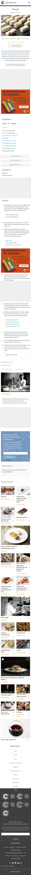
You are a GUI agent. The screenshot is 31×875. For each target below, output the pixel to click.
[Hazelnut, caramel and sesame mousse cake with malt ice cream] (8, 580)
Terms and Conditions (15, 858)
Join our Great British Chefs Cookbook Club (14, 852)
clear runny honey (12, 135)
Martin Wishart (16, 12)
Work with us (12, 847)
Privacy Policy (23, 855)
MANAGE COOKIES (15, 871)
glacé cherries (11, 148)
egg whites (6, 138)
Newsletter (15, 786)
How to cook (15, 778)
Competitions (15, 782)
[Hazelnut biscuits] (8, 557)
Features (15, 774)
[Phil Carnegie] (15, 606)
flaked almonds (12, 140)
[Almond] (23, 644)
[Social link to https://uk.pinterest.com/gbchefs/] (13, 863)
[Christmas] (23, 706)
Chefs (15, 759)
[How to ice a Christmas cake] (8, 706)
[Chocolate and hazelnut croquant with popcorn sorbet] (23, 490)
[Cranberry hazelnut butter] (8, 626)
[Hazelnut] (8, 490)
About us (7, 855)
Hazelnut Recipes (7, 369)
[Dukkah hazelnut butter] (8, 644)
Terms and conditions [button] (15, 843)
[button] (29, 3)
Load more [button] (15, 746)
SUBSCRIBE (9, 457)
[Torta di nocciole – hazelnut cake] (8, 511)
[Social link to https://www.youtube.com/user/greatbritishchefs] (18, 863)
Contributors (16, 855)
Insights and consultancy (21, 847)
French (9, 51)
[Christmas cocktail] (8, 688)
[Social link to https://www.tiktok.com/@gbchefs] (21, 863)
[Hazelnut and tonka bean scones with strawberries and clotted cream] (23, 580)
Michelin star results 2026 (15, 763)
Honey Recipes (19, 369)
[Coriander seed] (23, 626)
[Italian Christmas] (23, 688)
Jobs (11, 855)
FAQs (25, 852)
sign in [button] (8, 470)
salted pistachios (12, 145)
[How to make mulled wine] (15, 728)
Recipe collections (15, 770)
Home (15, 751)
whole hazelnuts (12, 143)
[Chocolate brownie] (23, 511)
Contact (6, 847)
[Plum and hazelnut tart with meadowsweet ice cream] (15, 535)
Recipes (15, 755)
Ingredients (15, 767)
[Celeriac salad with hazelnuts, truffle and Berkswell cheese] (15, 666)
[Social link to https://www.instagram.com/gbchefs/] (15, 863)
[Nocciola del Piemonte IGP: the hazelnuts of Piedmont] (23, 557)
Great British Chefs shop (15, 849)
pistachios (7, 58)
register (13, 470)
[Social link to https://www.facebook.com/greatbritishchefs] (10, 863)
